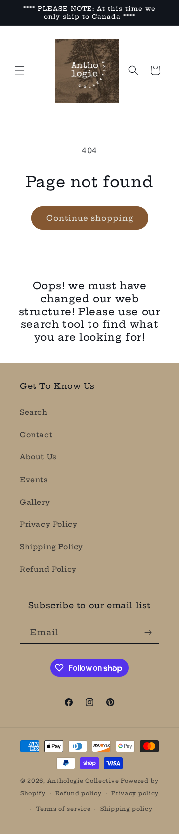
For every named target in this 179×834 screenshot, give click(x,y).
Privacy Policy (48, 524)
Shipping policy (126, 808)
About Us (38, 456)
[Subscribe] (148, 632)
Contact (36, 434)
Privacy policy (135, 793)
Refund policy (78, 793)
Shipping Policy (51, 546)
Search (34, 412)
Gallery (35, 502)
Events (34, 479)
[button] (20, 70)
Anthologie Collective (83, 780)
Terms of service (63, 808)
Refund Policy (48, 569)
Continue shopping (89, 218)
